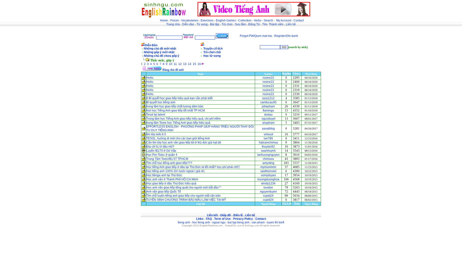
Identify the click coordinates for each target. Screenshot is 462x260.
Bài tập (214, 24)
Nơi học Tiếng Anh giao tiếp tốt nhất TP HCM (175, 110)
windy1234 (268, 183)
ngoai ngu (218, 222)
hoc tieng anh (201, 222)
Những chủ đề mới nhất (160, 48)
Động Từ (254, 24)
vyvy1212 (268, 98)
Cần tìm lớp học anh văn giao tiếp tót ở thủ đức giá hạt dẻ (183, 142)
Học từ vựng (212, 56)
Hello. (150, 77)
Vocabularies (189, 20)
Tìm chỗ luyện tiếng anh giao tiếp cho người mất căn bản (183, 195)
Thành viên (276, 24)
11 (175, 64)
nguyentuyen (268, 191)
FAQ (209, 219)
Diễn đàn (188, 24)
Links (200, 219)
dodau (268, 114)
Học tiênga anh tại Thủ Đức (164, 175)
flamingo (268, 110)
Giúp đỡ (225, 215)
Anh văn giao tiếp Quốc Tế (163, 191)
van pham (258, 222)
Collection (244, 20)
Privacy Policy (243, 219)
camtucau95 (268, 102)
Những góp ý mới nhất (159, 52)
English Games (226, 20)
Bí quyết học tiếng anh (160, 102)
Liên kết (212, 215)
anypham (268, 122)
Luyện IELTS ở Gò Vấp (161, 150)
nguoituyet (268, 118)
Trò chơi (227, 24)
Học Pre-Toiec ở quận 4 (161, 154)
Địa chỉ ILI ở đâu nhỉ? (160, 146)
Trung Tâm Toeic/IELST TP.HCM (167, 159)
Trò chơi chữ (212, 52)
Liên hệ (291, 24)
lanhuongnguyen (268, 154)
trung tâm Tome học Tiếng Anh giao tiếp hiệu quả (178, 122)
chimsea (268, 159)
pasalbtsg (268, 128)
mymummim (268, 167)
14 (189, 64)
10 (170, 64)
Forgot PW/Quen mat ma (256, 36)
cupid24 (268, 195)
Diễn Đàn (151, 45)
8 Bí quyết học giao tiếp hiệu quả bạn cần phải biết (179, 98)
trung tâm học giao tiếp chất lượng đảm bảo (174, 106)
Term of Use (222, 219)
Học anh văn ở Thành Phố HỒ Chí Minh (172, 179)
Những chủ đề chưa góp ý (161, 56)
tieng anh (184, 222)
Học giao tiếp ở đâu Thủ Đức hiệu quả (171, 183)
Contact (299, 20)
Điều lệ (238, 215)
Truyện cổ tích (213, 48)
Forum (174, 20)
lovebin (268, 187)
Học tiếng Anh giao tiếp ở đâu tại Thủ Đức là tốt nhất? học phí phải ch (193, 167)
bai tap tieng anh (239, 222)
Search (268, 20)
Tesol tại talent (155, 114)
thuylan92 (268, 146)
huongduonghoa (268, 179)
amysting (268, 163)
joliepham (268, 106)
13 (184, 64)
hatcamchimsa (268, 142)
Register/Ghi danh (286, 36)
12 (180, 64)
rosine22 (268, 77)
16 (199, 64)
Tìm (264, 24)
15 (194, 64)
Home (164, 20)
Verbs (257, 20)
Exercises (207, 20)
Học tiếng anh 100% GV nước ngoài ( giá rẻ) (175, 171)
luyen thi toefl (275, 222)
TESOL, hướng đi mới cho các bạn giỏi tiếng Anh (178, 138)
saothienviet (268, 171)
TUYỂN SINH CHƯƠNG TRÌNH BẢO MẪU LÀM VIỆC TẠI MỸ (186, 200)
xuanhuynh (268, 150)
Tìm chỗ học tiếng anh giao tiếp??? (169, 163)
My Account (283, 20)
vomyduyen (268, 175)
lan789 (268, 138)
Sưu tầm (240, 24)
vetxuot (268, 134)
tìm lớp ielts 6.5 (156, 134)
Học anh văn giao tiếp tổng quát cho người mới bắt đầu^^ (183, 187)
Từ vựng (202, 24)
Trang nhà (173, 24)
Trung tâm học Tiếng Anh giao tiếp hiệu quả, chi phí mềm (183, 118)
